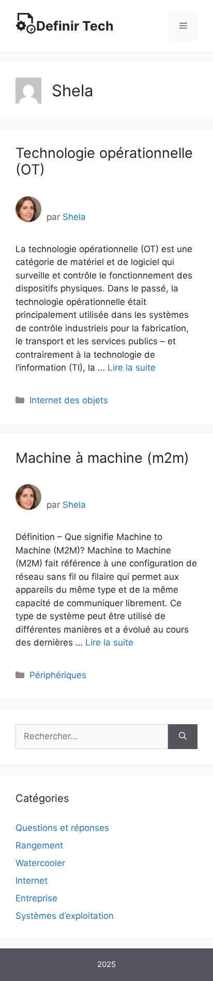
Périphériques (57, 675)
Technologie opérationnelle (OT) (104, 161)
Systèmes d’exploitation (65, 916)
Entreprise (36, 898)
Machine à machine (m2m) (102, 457)
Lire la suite (132, 367)
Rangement (39, 845)
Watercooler (40, 863)
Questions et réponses (62, 828)
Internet (32, 880)
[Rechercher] (182, 736)
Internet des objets (68, 400)
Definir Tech (75, 26)
